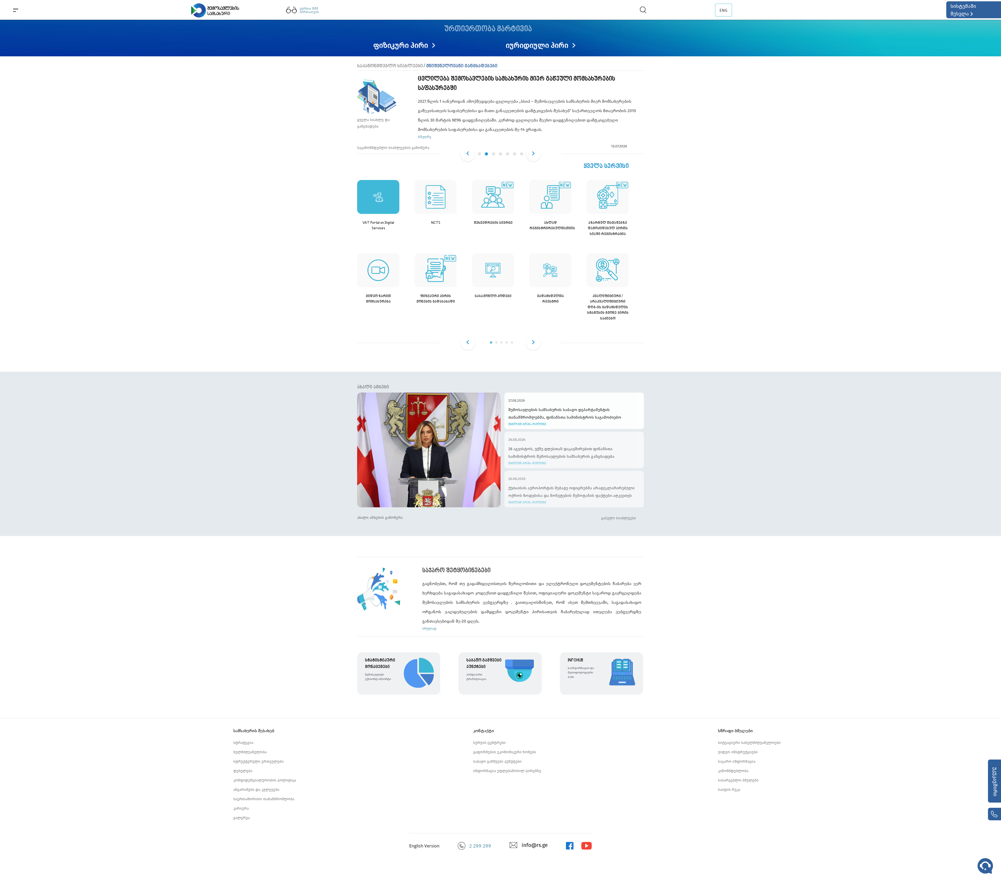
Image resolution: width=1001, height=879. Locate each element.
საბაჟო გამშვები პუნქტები (497, 761)
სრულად (429, 628)
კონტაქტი (483, 730)
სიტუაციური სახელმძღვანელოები (749, 742)
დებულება (242, 771)
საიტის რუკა (729, 789)
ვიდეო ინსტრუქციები (738, 752)
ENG (723, 10)
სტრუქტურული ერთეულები (258, 761)
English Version (424, 846)
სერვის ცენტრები (489, 742)
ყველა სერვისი (606, 166)
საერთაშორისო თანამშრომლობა (263, 799)
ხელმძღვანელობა (250, 752)
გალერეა (241, 818)
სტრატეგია (243, 742)
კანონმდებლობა (733, 771)
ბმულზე (424, 137)
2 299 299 (480, 845)
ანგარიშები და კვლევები (256, 789)
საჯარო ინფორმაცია (736, 761)
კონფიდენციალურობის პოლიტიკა (264, 780)
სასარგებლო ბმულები (738, 780)
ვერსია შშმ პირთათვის (309, 10)
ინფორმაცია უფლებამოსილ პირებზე (507, 771)
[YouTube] (586, 848)
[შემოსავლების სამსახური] (569, 848)
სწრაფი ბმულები (735, 730)
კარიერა (241, 808)
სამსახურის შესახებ (253, 730)
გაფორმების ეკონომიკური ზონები (504, 752)
